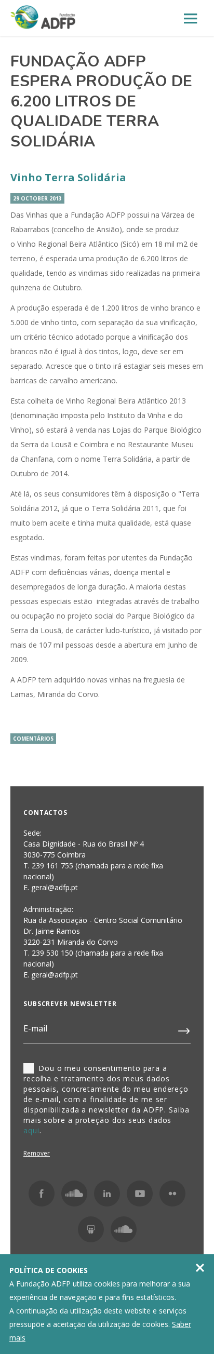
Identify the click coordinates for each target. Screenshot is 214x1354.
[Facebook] (42, 1193)
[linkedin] (107, 1193)
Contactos (45, 812)
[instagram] (74, 1193)
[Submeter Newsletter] (184, 1028)
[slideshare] (91, 1229)
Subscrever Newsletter (70, 1003)
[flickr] (172, 1193)
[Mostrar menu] (191, 19)
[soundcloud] (124, 1229)
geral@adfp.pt (54, 975)
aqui (31, 1130)
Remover (36, 1153)
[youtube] (140, 1193)
